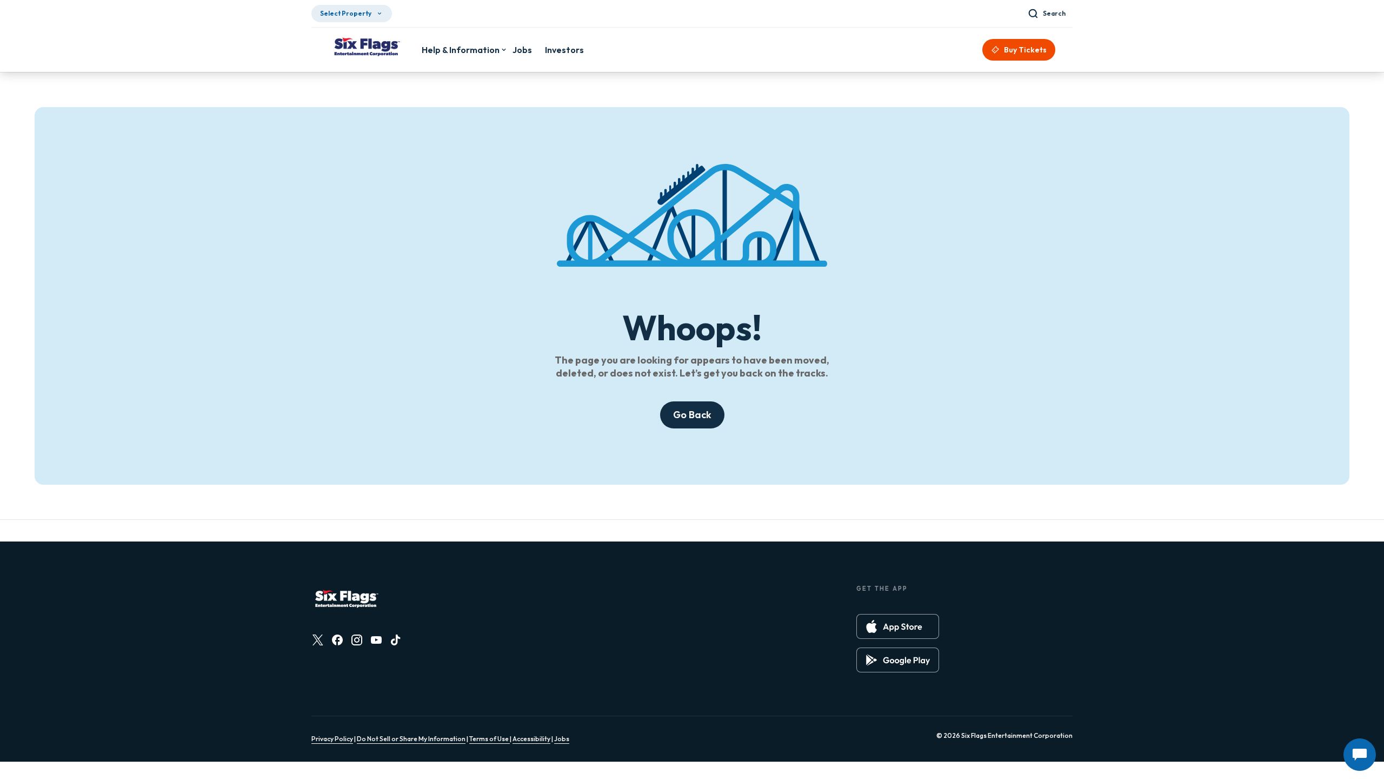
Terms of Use (489, 739)
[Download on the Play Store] (897, 660)
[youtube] (376, 639)
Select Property (345, 13)
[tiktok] (395, 639)
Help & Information (461, 49)
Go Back (692, 414)
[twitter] (317, 639)
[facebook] (337, 639)
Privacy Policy (332, 739)
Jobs (561, 739)
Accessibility (531, 739)
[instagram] (356, 639)
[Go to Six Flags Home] (366, 48)
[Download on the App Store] (897, 626)
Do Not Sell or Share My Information (411, 739)
